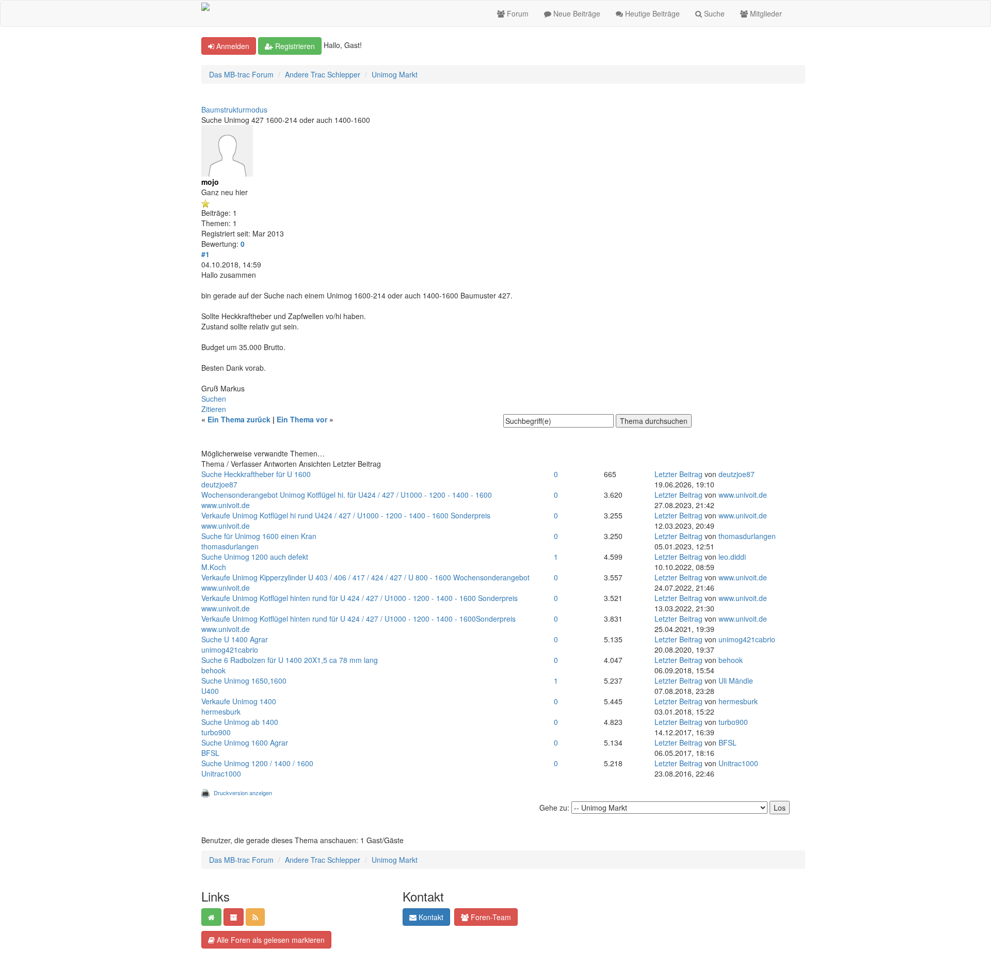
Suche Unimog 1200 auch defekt (254, 556)
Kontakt (430, 917)
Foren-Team (490, 917)
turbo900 (216, 732)
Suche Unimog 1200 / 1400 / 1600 (257, 763)
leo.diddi (732, 556)
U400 (210, 691)
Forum (517, 13)
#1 (205, 254)
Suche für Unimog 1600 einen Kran (258, 536)
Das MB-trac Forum (241, 74)
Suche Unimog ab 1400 (239, 722)
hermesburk (221, 711)
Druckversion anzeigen (243, 792)
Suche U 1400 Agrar (234, 639)
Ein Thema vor (302, 419)
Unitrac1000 (221, 773)
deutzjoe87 (219, 484)
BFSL (210, 753)
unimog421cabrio (229, 649)
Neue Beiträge (575, 13)
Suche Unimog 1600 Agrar (244, 742)
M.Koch (213, 567)
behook (213, 670)
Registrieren (294, 46)
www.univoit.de (225, 505)
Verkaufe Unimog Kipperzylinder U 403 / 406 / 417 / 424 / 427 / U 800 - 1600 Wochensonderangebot (365, 577)
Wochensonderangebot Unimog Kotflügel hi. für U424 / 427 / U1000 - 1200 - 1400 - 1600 (346, 494)
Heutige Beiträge (651, 13)
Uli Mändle (735, 680)
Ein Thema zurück (238, 419)
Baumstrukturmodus (234, 109)
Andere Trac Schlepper (322, 74)
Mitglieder (765, 13)
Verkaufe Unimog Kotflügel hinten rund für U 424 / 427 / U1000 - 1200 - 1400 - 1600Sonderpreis (358, 618)
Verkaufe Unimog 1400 (238, 701)
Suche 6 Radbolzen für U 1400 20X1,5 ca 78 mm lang (289, 660)
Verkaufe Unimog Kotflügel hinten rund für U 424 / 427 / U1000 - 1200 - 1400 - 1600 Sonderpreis (359, 598)
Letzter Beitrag (678, 474)
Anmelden (231, 46)
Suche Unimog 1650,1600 (243, 680)
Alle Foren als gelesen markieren (270, 940)
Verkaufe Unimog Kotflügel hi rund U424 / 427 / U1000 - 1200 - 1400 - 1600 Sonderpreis (345, 515)
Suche (713, 13)
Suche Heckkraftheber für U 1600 (256, 474)
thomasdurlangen (230, 546)
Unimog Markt (395, 74)
